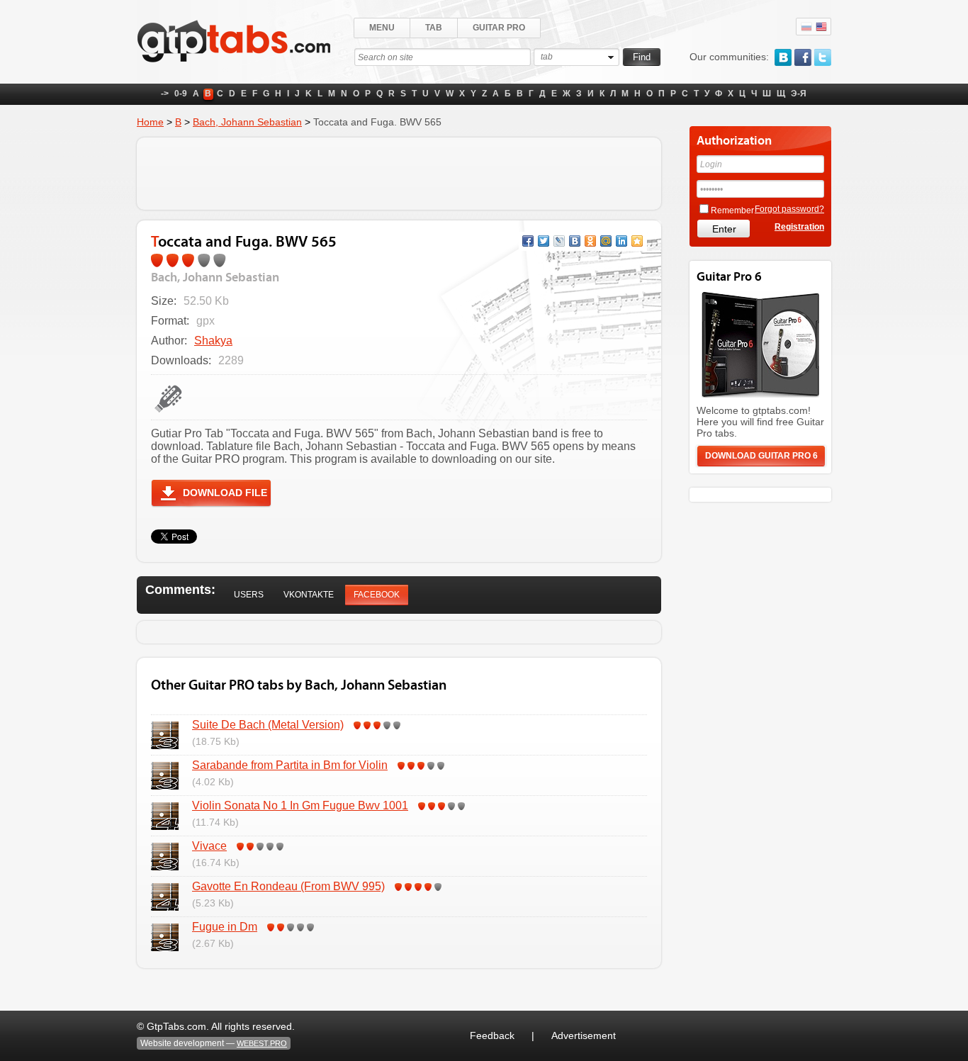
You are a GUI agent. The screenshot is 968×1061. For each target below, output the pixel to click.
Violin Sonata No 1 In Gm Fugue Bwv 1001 (300, 805)
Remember (732, 210)
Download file (225, 492)
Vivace (209, 846)
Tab (433, 28)
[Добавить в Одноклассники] (590, 241)
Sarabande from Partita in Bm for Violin (290, 765)
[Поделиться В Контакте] (574, 241)
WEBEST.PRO (262, 1043)
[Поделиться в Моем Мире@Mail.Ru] (606, 241)
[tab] (248, 595)
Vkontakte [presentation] (308, 595)
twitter (822, 57)
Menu (382, 28)
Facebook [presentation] (377, 595)
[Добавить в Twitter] (543, 241)
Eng (821, 27)
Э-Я (798, 94)
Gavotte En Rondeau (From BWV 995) (288, 886)
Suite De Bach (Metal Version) (268, 725)
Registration (799, 227)
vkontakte (783, 57)
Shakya (213, 341)
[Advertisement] (399, 174)
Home (150, 122)
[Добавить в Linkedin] (621, 241)
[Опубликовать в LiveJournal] (559, 241)
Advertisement (583, 1035)
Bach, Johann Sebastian (247, 122)
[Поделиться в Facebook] (528, 241)
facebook (802, 57)
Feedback (492, 1035)
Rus (806, 27)
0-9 (180, 94)
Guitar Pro (499, 28)
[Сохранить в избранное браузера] (637, 241)
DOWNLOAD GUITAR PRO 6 (761, 456)
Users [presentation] (249, 595)
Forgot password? (789, 209)
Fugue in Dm (224, 927)
